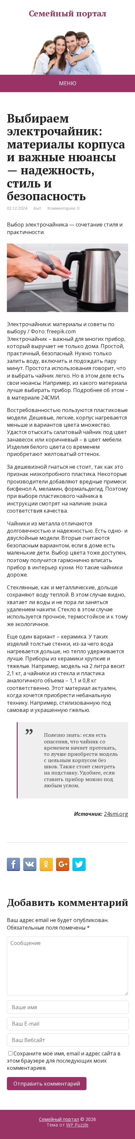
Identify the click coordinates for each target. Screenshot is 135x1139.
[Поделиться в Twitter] (79, 864)
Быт (37, 208)
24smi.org (116, 813)
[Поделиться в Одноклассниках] (46, 864)
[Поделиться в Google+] (62, 864)
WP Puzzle (77, 1125)
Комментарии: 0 (63, 208)
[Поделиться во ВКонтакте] (29, 864)
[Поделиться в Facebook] (13, 864)
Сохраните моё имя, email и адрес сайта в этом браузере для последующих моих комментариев (64, 1061)
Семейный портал (67, 13)
